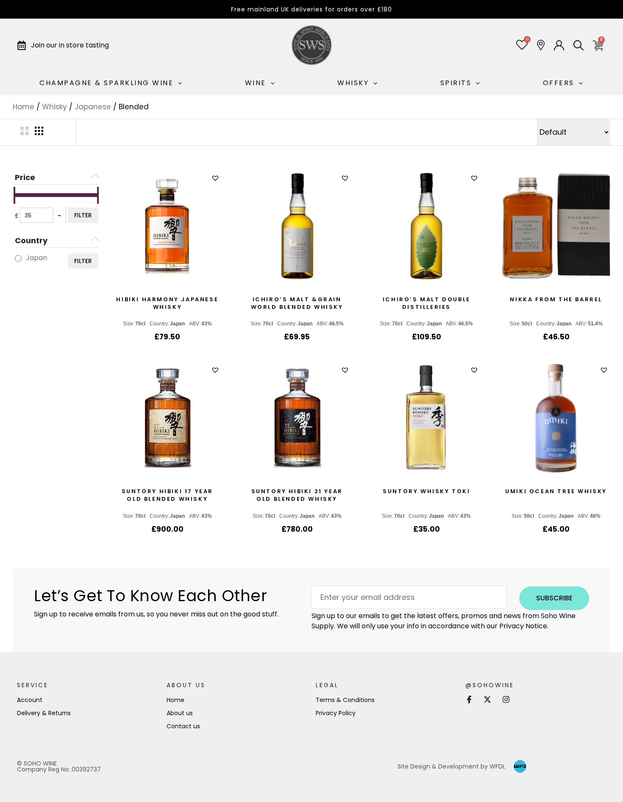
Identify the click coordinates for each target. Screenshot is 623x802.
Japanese (93, 107)
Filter (83, 215)
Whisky (54, 107)
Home (23, 107)
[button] (216, 178)
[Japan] (18, 258)
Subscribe (554, 598)
